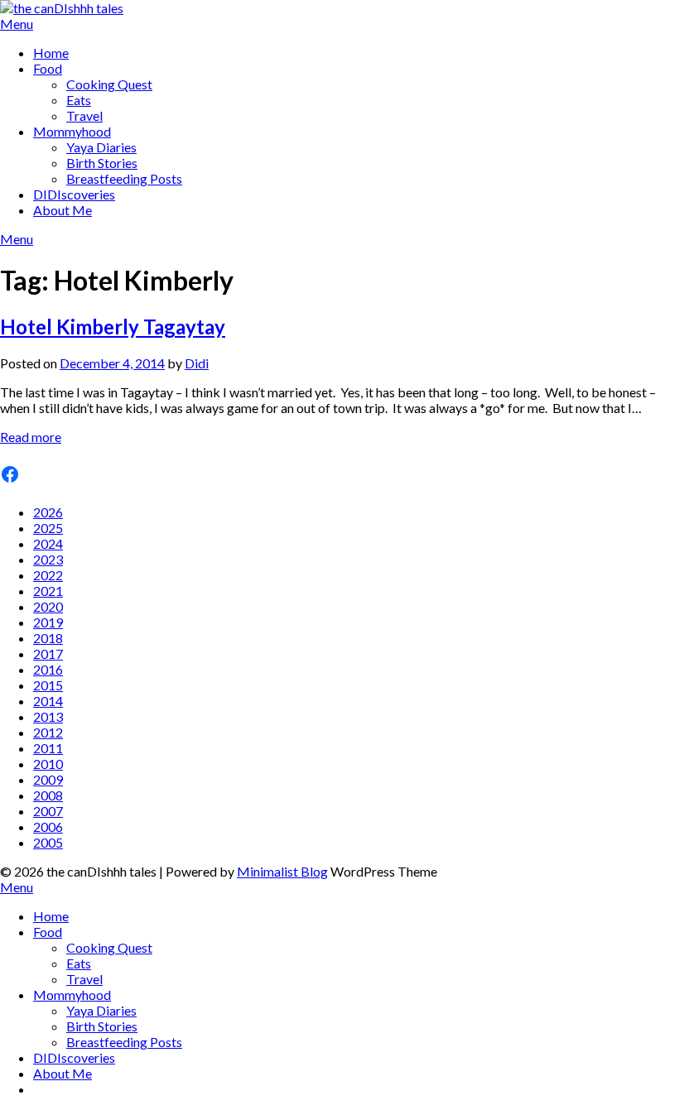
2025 (48, 528)
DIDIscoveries (74, 194)
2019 (48, 622)
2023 (48, 559)
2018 (48, 638)
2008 (48, 795)
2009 (48, 779)
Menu (16, 23)
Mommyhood (72, 131)
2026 (48, 512)
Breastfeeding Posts (124, 178)
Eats (78, 100)
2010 (48, 763)
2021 (48, 590)
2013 (48, 716)
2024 (48, 543)
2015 (48, 685)
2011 (48, 748)
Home (51, 52)
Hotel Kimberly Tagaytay (112, 327)
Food (47, 68)
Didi (197, 363)
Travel (84, 115)
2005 (48, 842)
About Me (62, 210)
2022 (48, 575)
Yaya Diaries (101, 147)
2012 (48, 732)
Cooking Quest (109, 84)
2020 (48, 606)
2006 (48, 826)
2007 (48, 811)
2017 (48, 653)
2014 (48, 701)
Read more (30, 436)
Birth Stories (101, 163)
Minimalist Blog (282, 871)
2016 (48, 669)
